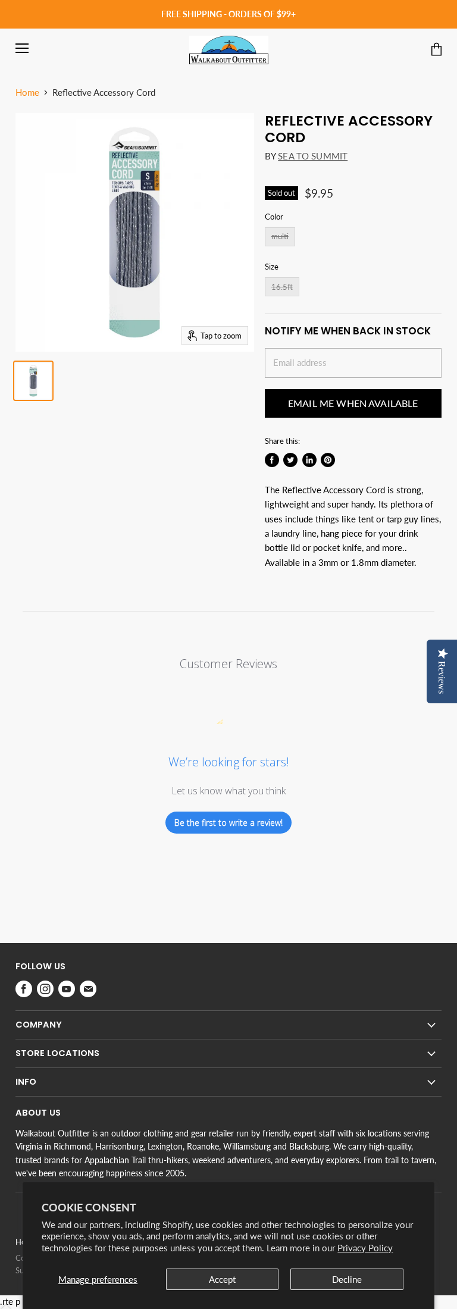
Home (27, 92)
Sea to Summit (313, 156)
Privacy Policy (365, 1247)
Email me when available (353, 403)
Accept (222, 1279)
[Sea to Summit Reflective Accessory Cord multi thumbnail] (33, 381)
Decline (347, 1279)
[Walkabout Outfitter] (228, 50)
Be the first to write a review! (228, 822)
